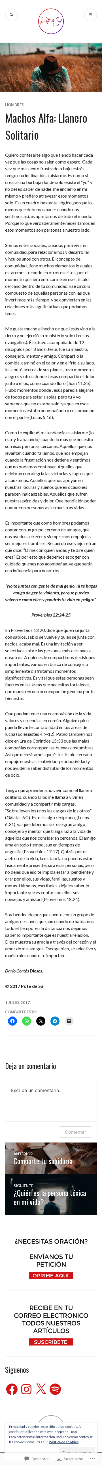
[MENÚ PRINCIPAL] (90, 15)
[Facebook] (12, 1389)
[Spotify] (55, 1389)
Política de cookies (63, 1442)
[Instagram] (26, 1389)
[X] (41, 1389)
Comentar (75, 1132)
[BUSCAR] (11, 15)
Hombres (14, 104)
